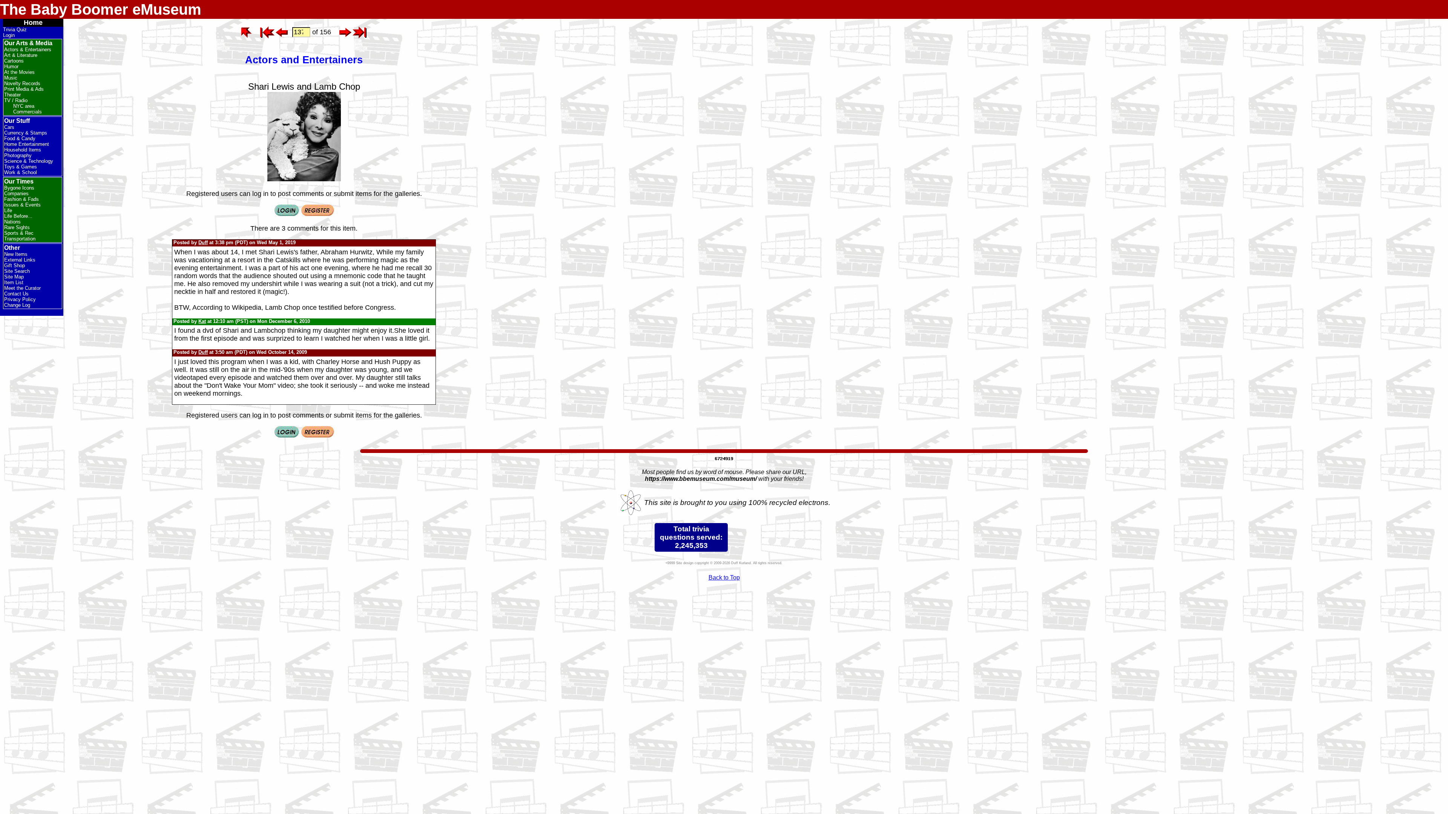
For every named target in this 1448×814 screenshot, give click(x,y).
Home (33, 22)
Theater (12, 95)
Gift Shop (14, 265)
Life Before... (18, 216)
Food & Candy (19, 138)
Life (8, 210)
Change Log (17, 305)
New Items (16, 254)
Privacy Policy (20, 299)
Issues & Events (22, 205)
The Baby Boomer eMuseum (100, 9)
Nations (12, 222)
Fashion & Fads (21, 199)
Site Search (17, 271)
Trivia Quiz (15, 29)
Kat (202, 321)
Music (10, 78)
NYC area (23, 106)
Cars (9, 127)
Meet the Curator (22, 288)
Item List (13, 282)
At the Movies (19, 72)
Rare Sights (17, 227)
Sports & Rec (19, 233)
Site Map (14, 277)
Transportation (19, 239)
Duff (203, 242)
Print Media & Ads (24, 89)
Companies (16, 193)
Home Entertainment (26, 144)
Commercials (27, 112)
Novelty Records (22, 83)
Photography (18, 155)
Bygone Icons (19, 188)
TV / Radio (16, 100)
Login (9, 35)
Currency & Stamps (25, 133)
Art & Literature (20, 55)
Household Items (22, 150)
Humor (11, 66)
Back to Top (724, 577)
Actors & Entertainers (27, 49)
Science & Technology (28, 161)
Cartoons (14, 61)
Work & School (20, 172)
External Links (19, 260)
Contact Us (16, 294)
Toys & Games (20, 167)
